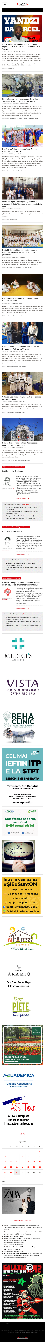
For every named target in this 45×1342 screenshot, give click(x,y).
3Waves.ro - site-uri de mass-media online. (26, 1332)
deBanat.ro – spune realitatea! (15, 1330)
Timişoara (17, 412)
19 (16, 1167)
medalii (12, 219)
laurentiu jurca (13, 118)
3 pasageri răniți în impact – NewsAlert (16, 1253)
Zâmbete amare (19, 467)
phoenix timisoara (22, 118)
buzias (9, 68)
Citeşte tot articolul (21, 498)
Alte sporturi (14, 351)
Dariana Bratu (19, 447)
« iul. (3, 1181)
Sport (15, 51)
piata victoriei (21, 460)
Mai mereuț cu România (12, 531)
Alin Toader (21, 153)
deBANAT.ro (22, 1337)
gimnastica (18, 267)
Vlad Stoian (21, 51)
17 (5, 1167)
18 (11, 1167)
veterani (24, 366)
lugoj (26, 267)
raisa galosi (31, 118)
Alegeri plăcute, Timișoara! (14, 565)
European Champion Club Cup (15, 170)
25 (11, 1172)
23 (40, 1167)
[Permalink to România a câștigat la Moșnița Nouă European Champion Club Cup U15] (22, 136)
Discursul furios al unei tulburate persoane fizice (20, 563)
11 (11, 1161)
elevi (14, 267)
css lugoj (9, 267)
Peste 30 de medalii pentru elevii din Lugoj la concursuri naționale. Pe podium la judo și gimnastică (19, 252)
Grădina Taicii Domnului (10, 527)
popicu (6, 1236)
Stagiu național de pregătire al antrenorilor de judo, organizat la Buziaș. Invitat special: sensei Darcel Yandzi (22, 46)
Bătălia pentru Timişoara (12, 471)
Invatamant (14, 257)
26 (16, 1172)
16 (40, 1161)
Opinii (5, 467)
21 (28, 1167)
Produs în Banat (8, 578)
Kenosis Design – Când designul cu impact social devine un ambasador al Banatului (21, 584)
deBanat (22, 4)
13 (22, 1161)
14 (28, 1161)
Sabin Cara (18, 208)
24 (5, 1172)
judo (12, 68)
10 (5, 1161)
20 (22, 1167)
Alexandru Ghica (23, 103)
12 (16, 1161)
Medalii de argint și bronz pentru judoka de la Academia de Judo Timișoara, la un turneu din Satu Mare (22, 204)
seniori (16, 219)
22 (34, 1167)
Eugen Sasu (5, 550)
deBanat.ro (5, 599)
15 (34, 1161)
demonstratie (10, 460)
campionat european (12, 366)
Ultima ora (11, 467)
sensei (36, 118)
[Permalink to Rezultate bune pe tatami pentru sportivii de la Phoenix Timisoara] (22, 285)
